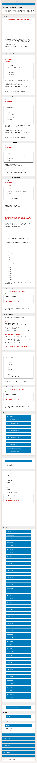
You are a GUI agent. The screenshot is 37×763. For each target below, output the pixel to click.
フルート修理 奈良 (10, 634)
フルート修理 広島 (10, 651)
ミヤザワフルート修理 (6, 752)
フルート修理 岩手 (10, 542)
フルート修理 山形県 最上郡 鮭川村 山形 (13, 419)
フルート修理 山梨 (10, 598)
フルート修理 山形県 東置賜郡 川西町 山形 (14, 430)
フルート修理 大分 (10, 687)
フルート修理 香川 (10, 662)
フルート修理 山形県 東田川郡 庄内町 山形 (14, 448)
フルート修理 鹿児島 (10, 694)
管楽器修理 (8, 716)
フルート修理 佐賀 (10, 676)
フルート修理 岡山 (10, 648)
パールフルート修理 (6, 745)
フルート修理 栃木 (10, 563)
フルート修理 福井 (10, 595)
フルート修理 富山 (10, 588)
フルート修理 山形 (10, 416)
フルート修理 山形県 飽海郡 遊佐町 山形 (13, 451)
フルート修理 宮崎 (10, 690)
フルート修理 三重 (10, 616)
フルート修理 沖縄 (10, 697)
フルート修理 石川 (10, 591)
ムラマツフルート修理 (6, 738)
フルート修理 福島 (10, 556)
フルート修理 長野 (10, 602)
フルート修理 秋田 (10, 549)
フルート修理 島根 (10, 644)
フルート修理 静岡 (10, 609)
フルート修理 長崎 (10, 680)
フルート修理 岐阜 (10, 605)
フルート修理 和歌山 (10, 637)
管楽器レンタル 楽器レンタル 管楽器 (13, 707)
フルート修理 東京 (10, 577)
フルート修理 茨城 (10, 559)
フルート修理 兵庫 (10, 630)
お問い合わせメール (10, 725)
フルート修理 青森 (10, 538)
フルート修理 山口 (10, 655)
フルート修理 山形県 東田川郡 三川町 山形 (14, 444)
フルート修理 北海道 (10, 535)
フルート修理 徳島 (10, 658)
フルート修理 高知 (10, 669)
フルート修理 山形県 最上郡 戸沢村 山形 (13, 423)
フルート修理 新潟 (10, 584)
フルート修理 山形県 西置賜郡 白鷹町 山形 (14, 437)
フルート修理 (9, 531)
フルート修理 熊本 (10, 683)
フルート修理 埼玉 (10, 570)
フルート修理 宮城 (10, 545)
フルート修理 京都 (10, 623)
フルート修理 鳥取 (10, 641)
